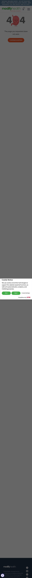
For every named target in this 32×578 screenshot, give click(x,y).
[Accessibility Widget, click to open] (2, 575)
